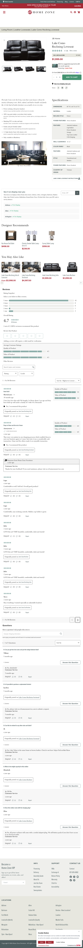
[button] (71, 12)
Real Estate (37, 886)
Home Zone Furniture (19, 943)
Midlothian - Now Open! (36, 924)
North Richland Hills (62, 924)
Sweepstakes (38, 890)
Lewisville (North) (7, 919)
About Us (36, 879)
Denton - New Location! (63, 910)
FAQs (53, 868)
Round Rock (32, 929)
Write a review (73, 50)
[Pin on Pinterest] (62, 87)
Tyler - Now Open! (7, 934)
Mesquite (4, 924)
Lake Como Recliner (69, 275)
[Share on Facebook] (58, 87)
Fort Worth (5, 915)
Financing (37, 868)
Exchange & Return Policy (56, 874)
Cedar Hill (32, 910)
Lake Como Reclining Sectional (28, 276)
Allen (30, 905)
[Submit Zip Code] (77, 193)
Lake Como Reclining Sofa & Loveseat (10, 276)
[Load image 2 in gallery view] (18, 69)
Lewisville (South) (34, 919)
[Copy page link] (66, 87)
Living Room (7, 30)
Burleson (4, 910)
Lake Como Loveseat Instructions (65, 178)
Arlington (58, 905)
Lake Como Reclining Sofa (50, 275)
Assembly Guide (38, 875)
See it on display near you (62, 84)
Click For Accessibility (55, 885)
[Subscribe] (23, 882)
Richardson (5, 929)
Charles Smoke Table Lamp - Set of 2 (31, 244)
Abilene (4, 905)
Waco (30, 934)
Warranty (54, 879)
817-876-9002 (74, 872)
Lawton (58, 915)
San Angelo (59, 929)
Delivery (36, 872)
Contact (72, 868)
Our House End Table (8, 243)
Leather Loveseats (22, 30)
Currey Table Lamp (48, 243)
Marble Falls (59, 919)
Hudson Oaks (33, 915)
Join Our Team (38, 883)
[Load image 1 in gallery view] (7, 69)
